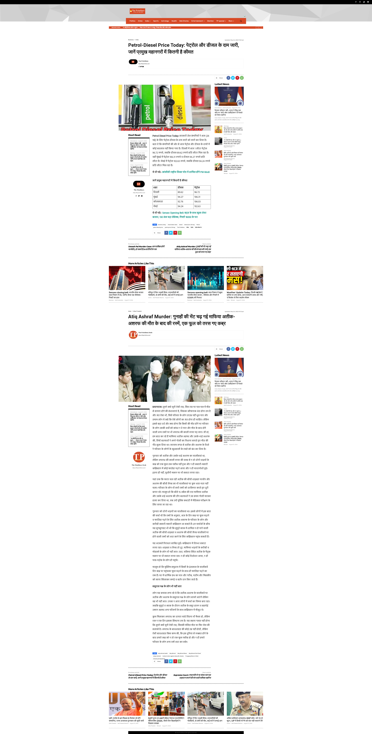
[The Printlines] (133, 63)
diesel (180, 224)
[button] (241, 21)
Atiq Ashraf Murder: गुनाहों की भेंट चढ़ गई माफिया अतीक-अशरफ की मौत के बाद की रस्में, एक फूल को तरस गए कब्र (192, 249)
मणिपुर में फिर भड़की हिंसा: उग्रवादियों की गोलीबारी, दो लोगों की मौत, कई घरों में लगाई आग (165, 293)
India (137, 39)
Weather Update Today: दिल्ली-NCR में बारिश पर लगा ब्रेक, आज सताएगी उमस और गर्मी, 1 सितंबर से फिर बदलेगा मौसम (245, 295)
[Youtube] (368, 2)
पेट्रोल (192, 227)
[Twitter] (364, 2)
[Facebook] (356, 2)
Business (131, 39)
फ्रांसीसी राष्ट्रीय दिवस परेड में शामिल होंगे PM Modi (186, 172)
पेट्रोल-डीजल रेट (198, 227)
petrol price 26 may (170, 227)
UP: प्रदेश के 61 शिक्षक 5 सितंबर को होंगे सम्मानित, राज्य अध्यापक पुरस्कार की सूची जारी (233, 154)
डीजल (187, 227)
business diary (162, 224)
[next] (260, 27)
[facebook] (139, 66)
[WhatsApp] (242, 78)
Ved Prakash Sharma (229, 145)
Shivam (226, 173)
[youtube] (143, 66)
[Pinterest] (237, 78)
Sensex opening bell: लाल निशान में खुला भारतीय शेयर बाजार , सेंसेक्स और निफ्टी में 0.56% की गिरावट (204, 295)
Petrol (198, 224)
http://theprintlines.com (143, 64)
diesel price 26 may (189, 224)
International (133, 141)
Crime (131, 165)
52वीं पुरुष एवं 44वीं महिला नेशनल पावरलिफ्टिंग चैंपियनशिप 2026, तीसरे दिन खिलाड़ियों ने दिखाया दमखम (150, 27)
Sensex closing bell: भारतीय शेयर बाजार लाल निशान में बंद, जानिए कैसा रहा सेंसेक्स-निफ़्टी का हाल (126, 295)
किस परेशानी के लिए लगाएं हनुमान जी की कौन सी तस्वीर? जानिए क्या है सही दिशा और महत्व (138, 158)
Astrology (132, 153)
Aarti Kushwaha (227, 107)
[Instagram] (360, 2)
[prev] (257, 27)
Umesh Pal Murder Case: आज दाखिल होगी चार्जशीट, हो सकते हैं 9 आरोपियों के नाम (146, 248)
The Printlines (143, 61)
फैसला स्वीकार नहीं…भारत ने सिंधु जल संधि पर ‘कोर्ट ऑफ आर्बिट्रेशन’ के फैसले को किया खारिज (138, 146)
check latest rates (172, 224)
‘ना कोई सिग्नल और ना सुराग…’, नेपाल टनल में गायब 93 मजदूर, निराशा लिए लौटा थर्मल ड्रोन (138, 170)
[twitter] (141, 66)
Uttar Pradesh (227, 150)
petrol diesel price (158, 227)
